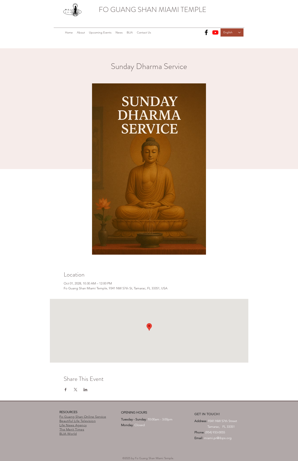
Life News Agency (73, 425)
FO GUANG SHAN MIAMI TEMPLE (152, 9)
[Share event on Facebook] (66, 389)
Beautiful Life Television (77, 421)
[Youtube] (215, 32)
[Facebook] (206, 32)
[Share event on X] (75, 389)
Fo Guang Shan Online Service (82, 417)
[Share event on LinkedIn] (85, 389)
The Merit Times (71, 429)
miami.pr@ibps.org (218, 438)
